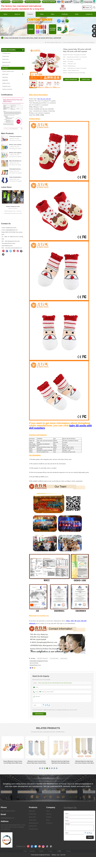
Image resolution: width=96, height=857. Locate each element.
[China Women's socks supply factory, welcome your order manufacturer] (4, 155)
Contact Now (86, 79)
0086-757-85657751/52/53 (8, 811)
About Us (17, 14)
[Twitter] (10, 251)
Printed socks (5, 59)
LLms (58, 854)
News (42, 14)
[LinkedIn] (32, 851)
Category (52, 42)
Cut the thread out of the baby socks (12, 206)
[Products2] (48, 26)
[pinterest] (3, 251)
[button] (2, 26)
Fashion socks (5, 65)
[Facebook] (7, 251)
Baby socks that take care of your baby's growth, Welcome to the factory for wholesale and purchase (15, 160)
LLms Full (62, 854)
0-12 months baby (54, 658)
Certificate (65, 14)
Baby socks (58, 42)
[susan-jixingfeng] (30, 668)
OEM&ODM (5, 80)
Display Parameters (71, 79)
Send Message (39, 713)
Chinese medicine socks (8, 71)
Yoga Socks (5, 77)
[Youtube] (14, 251)
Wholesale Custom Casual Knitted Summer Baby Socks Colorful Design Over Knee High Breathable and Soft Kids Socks (10, 762)
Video (52, 14)
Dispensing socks (6, 62)
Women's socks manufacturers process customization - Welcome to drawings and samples (15, 144)
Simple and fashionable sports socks (15, 177)
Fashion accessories (7, 89)
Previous (1, 111)
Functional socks (6, 53)
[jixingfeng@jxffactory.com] (34, 668)
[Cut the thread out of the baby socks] (13, 197)
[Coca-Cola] (13, 105)
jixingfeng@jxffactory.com (7, 818)
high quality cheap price (42, 658)
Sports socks (5, 74)
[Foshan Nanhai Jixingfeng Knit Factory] (63, 7)
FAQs (76, 14)
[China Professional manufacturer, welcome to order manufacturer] (4, 139)
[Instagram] (17, 251)
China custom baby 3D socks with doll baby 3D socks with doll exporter (55, 682)
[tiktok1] (21, 251)
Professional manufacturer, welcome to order (15, 136)
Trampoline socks (6, 86)
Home (5, 14)
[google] (50, 851)
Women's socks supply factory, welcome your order (15, 152)
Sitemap (54, 854)
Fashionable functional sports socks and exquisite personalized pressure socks (15, 169)
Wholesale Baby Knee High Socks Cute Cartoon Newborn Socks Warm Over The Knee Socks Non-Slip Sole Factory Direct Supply (58, 762)
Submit (90, 837)
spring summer (64, 658)
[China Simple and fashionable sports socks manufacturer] (4, 179)
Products (30, 14)
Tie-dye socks (5, 56)
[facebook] (68, 851)
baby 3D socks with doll (44, 99)
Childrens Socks (6, 83)
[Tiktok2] (3, 254)
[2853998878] (32, 668)
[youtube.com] (59, 851)
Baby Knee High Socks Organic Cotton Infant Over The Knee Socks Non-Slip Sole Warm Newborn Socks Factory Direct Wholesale (82, 762)
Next (24, 111)
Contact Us (89, 14)
